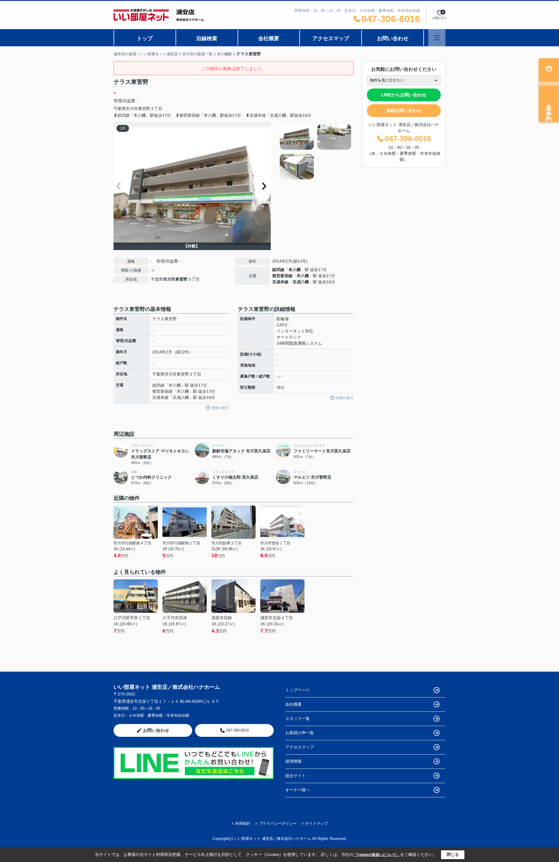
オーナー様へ (297, 789)
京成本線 (280, 281)
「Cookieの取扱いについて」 (376, 855)
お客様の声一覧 (299, 732)
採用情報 (293, 761)
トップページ (297, 690)
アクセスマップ (330, 38)
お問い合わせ (392, 38)
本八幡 (295, 269)
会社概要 (268, 38)
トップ (145, 38)
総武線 (278, 269)
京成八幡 (301, 281)
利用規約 (242, 823)
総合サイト (295, 775)
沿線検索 (206, 38)
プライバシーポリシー (278, 823)
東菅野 (144, 108)
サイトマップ (316, 823)
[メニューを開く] (437, 37)
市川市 (132, 108)
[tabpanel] (315, 151)
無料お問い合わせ (403, 110)
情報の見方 (220, 408)
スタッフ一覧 (297, 718)
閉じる (453, 854)
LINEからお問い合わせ (403, 94)
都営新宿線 (282, 275)
